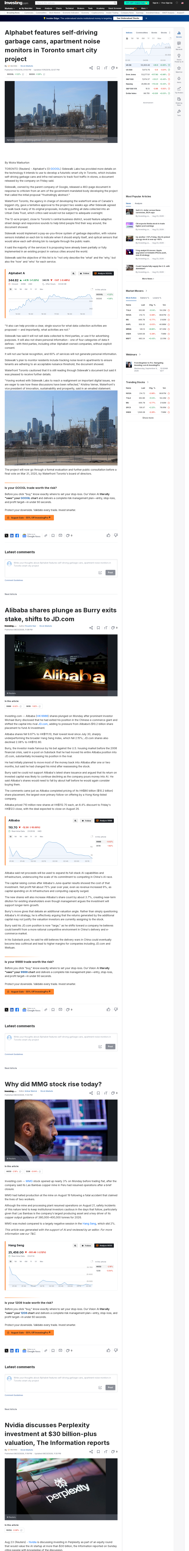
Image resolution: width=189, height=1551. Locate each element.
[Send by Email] (60, 535)
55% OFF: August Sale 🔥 (136, 3)
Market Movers (135, 290)
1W (15, 289)
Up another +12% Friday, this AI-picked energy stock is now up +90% (153, 238)
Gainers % (144, 298)
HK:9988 (42, 716)
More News (147, 279)
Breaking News (13, 13)
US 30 (128, 65)
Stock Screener (115, 8)
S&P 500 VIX (131, 89)
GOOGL (55, 168)
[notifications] (177, 2)
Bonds (154, 33)
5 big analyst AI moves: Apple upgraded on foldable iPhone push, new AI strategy (151, 252)
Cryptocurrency (98, 13)
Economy (85, 13)
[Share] (91, 68)
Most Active (131, 298)
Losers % (157, 298)
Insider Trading (112, 13)
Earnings (140, 13)
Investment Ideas (153, 13)
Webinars (131, 354)
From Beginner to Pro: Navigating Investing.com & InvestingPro (148, 364)
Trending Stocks (135, 382)
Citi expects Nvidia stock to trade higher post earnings (150, 224)
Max (41, 289)
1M (21, 289)
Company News (127, 13)
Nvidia (32, 1542)
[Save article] (98, 68)
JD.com (43, 723)
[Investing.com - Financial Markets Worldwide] (16, 3)
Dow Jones (131, 74)
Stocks (164, 33)
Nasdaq (129, 84)
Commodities (41, 13)
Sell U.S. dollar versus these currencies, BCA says (148, 211)
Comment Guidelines (14, 580)
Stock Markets (54, 13)
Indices (129, 33)
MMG (29, 1181)
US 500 (129, 70)
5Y (36, 289)
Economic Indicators (71, 13)
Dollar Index (131, 93)
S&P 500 (129, 79)
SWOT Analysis (168, 13)
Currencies (29, 13)
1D (11, 289)
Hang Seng (89, 1223)
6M (26, 289)
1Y (31, 289)
